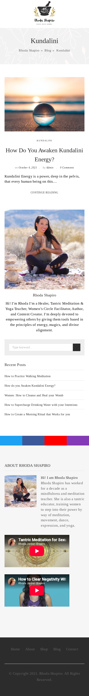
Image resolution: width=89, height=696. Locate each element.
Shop (44, 649)
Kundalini (44, 140)
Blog (57, 649)
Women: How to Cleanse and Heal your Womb (34, 395)
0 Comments (67, 167)
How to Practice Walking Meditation (28, 376)
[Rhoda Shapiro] (44, 13)
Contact (72, 649)
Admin (50, 167)
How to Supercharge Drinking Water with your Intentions (41, 404)
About (30, 649)
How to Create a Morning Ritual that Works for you (37, 414)
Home (15, 649)
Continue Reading (44, 192)
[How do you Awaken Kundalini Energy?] (45, 104)
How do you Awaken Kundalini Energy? (30, 385)
